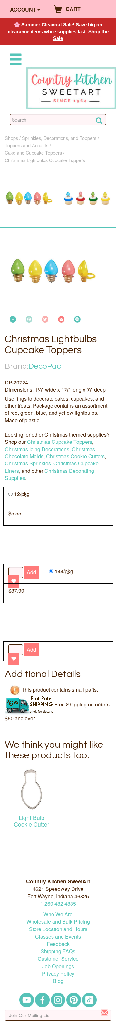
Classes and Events (58, 936)
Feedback (58, 944)
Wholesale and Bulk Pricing (58, 921)
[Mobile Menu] (14, 60)
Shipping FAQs (58, 951)
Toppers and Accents (26, 145)
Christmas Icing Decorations (37, 449)
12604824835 (58, 903)
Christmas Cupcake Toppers (59, 441)
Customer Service (58, 958)
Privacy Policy (58, 973)
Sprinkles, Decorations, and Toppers (59, 137)
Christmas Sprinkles (28, 463)
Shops (11, 137)
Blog (58, 981)
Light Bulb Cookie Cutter (31, 820)
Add (31, 649)
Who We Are (58, 914)
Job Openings (58, 966)
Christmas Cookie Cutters (75, 456)
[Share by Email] (61, 318)
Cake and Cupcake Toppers (33, 152)
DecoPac (44, 366)
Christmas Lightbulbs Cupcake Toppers (45, 160)
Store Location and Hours (58, 929)
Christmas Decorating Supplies (49, 474)
